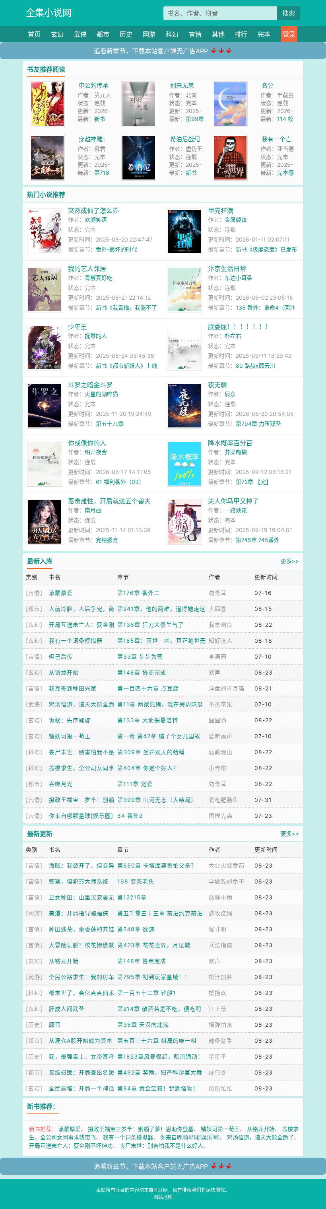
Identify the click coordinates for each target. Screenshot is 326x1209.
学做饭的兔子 (226, 881)
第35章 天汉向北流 (143, 1024)
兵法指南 (221, 945)
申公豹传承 (94, 85)
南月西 (93, 510)
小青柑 (218, 767)
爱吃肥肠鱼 (224, 799)
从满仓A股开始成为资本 (81, 1040)
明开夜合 (96, 451)
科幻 (172, 34)
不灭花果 (221, 704)
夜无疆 (217, 385)
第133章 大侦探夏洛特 (147, 720)
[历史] (34, 1024)
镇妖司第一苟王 (70, 736)
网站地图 (163, 1197)
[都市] (34, 608)
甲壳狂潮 (220, 210)
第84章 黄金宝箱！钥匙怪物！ (158, 1088)
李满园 (218, 656)
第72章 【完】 (254, 481)
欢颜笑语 (96, 219)
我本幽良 (221, 624)
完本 (264, 34)
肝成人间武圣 (67, 1008)
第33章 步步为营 (140, 656)
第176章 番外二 (138, 592)
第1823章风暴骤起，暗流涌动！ (160, 1056)
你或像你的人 (87, 443)
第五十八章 (110, 423)
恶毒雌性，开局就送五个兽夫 (109, 501)
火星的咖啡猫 (101, 393)
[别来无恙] (138, 85)
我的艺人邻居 (87, 269)
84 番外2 (130, 815)
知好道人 (221, 640)
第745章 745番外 (257, 539)
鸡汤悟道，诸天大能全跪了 (260, 1137)
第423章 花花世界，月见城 (153, 945)
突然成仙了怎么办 (93, 210)
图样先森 (221, 815)
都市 (103, 34)
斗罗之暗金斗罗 (90, 385)
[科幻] (34, 752)
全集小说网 (49, 12)
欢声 (215, 672)
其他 (218, 34)
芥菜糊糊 (236, 451)
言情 (195, 34)
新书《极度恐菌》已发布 (266, 249)
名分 (268, 85)
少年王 (77, 327)
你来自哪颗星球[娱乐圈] (81, 815)
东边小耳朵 (238, 277)
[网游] (34, 913)
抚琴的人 (96, 335)
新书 (99, 118)
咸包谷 (218, 1072)
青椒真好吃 (99, 277)
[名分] (230, 85)
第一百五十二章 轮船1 (146, 992)
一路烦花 (236, 510)
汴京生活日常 (227, 269)
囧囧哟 (218, 720)
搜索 (288, 13)
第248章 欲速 (136, 929)
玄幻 (57, 34)
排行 (241, 34)
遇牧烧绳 (221, 913)
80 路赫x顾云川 (256, 365)
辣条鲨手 (221, 1040)
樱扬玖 (218, 992)
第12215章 (132, 897)
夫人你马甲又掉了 (233, 501)
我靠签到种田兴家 (73, 688)
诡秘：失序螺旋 (70, 720)
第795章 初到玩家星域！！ (153, 976)
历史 (126, 34)
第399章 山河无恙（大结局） (157, 799)
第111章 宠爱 (135, 783)
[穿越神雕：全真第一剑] (47, 139)
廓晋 (55, 1024)
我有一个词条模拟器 (76, 640)
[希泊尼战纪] (138, 139)
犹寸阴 (218, 929)
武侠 (80, 34)
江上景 (218, 1008)
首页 (34, 34)
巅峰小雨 (221, 897)
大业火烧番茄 (226, 865)
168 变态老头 (135, 881)
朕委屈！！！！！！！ (240, 327)
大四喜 (218, 608)
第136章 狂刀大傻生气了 (150, 624)
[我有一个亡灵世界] (230, 139)
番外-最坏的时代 (116, 249)
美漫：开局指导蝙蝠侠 (79, 913)
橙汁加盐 (221, 976)
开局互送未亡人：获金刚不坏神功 (71, 1145)
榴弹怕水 (221, 1024)
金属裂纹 (236, 219)
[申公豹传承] (47, 85)
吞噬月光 (61, 783)
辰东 (230, 393)
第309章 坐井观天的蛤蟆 (151, 752)
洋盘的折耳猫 (226, 688)
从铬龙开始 (64, 672)
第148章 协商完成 (141, 672)
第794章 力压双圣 (258, 423)
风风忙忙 (221, 1088)
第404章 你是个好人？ (148, 767)
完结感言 (107, 539)
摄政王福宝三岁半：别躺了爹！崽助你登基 (141, 1128)
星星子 (218, 1056)
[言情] (34, 592)
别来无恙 (182, 85)
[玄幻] (34, 624)
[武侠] (34, 704)
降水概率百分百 (230, 443)
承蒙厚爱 (61, 592)
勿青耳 (218, 592)
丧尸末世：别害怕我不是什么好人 (161, 1145)
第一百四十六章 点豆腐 (148, 688)
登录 (289, 34)
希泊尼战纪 (185, 139)
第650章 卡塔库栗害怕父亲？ (157, 865)
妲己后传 (61, 656)
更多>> (290, 561)
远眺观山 (221, 752)
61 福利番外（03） (120, 481)
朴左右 (233, 335)
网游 (149, 34)
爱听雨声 (221, 736)
